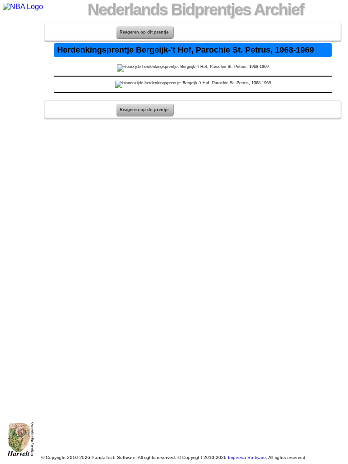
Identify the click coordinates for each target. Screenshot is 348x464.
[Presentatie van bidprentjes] (19, 109)
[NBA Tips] (19, 62)
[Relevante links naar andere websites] (19, 97)
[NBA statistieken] (19, 50)
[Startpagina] (19, 27)
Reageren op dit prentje (144, 32)
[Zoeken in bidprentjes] (19, 39)
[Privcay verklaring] (19, 133)
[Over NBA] (22, 6)
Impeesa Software (247, 457)
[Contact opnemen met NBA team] (19, 74)
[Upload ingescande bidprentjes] (19, 86)
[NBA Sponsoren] (19, 145)
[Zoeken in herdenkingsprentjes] (19, 121)
